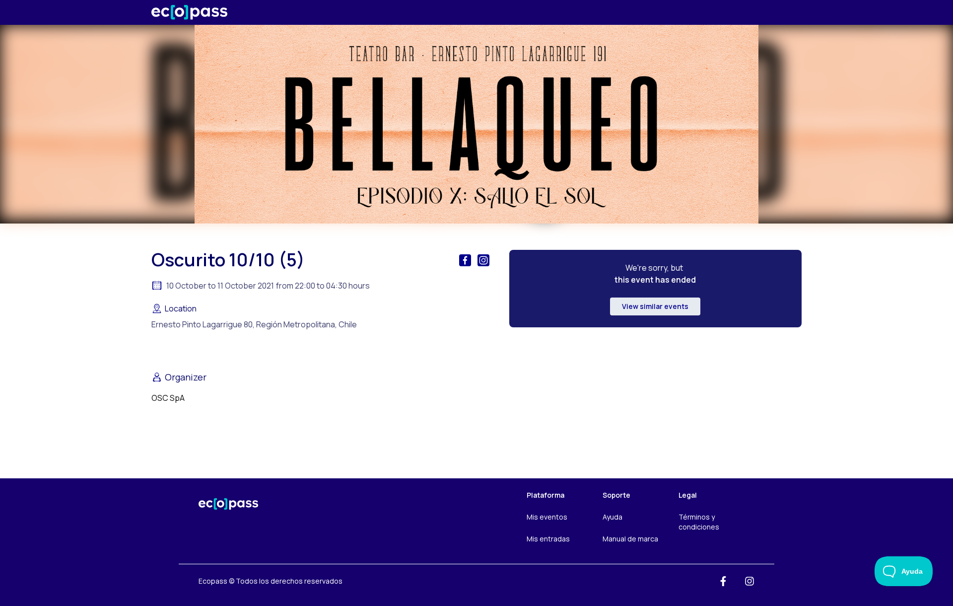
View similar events (655, 306)
